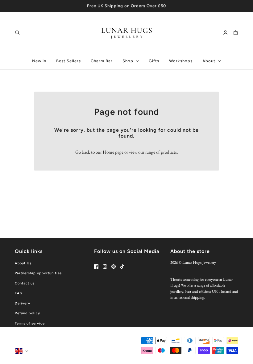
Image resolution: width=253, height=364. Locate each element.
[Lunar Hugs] (126, 32)
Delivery (22, 303)
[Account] (225, 32)
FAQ (19, 293)
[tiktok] (122, 266)
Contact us (25, 283)
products (169, 152)
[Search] (17, 32)
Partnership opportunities (38, 273)
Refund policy (27, 313)
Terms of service (30, 323)
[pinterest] (113, 266)
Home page (113, 152)
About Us (23, 263)
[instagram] (105, 266)
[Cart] (235, 32)
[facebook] (96, 266)
